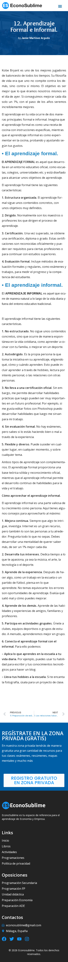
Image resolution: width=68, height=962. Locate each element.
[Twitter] (11, 939)
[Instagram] (27, 939)
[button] (60, 6)
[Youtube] (19, 939)
